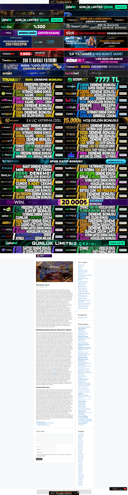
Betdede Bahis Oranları (82, 270)
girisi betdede (86, 417)
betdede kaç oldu (81, 372)
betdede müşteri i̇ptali (81, 377)
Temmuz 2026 (81, 433)
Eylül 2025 (80, 439)
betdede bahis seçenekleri (83, 333)
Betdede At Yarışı (81, 284)
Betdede (79, 268)
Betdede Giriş (81, 266)
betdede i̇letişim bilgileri (81, 368)
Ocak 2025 (80, 445)
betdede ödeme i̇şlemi (81, 409)
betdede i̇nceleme (87, 368)
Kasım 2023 (80, 469)
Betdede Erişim (81, 273)
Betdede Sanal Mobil (82, 298)
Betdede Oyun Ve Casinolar (83, 304)
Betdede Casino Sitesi (84, 347)
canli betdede (81, 413)
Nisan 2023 (80, 481)
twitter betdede (85, 422)
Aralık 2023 (80, 467)
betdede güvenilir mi (82, 364)
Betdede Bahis (81, 329)
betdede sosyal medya (86, 389)
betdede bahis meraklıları (81, 332)
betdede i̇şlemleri (87, 369)
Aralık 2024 (80, 447)
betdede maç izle (88, 372)
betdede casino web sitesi (83, 349)
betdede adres (88, 326)
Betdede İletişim (81, 276)
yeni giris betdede (81, 424)
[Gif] (64, 120)
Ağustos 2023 (81, 474)
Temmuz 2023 (81, 476)
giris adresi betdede (83, 416)
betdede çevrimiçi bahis (87, 408)
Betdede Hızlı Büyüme (82, 283)
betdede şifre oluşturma (89, 412)
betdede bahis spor (40, 422)
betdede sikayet (87, 384)
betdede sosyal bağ (80, 389)
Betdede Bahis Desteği (82, 296)
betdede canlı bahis (81, 340)
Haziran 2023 (80, 478)
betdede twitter (80, 396)
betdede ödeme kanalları (87, 409)
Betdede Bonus (81, 337)
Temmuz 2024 (81, 456)
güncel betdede (81, 420)
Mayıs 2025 (80, 442)
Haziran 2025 (80, 440)
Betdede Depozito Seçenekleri (84, 293)
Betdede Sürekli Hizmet (83, 289)
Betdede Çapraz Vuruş (82, 295)
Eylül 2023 (80, 472)
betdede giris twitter (82, 355)
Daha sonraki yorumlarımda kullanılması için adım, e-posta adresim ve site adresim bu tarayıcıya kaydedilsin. (54, 455)
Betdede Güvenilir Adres (83, 308)
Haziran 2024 (80, 457)
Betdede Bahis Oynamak (83, 281)
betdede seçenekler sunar (81, 384)
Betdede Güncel (81, 360)
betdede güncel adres (82, 362)
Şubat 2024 (80, 464)
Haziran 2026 (80, 435)
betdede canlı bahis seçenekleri (83, 343)
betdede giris (80, 354)
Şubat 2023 (80, 484)
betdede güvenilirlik (88, 363)
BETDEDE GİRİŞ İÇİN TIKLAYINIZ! (64, 49)
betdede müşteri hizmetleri (82, 376)
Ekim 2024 (80, 450)
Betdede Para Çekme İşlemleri (84, 303)
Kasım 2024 (80, 449)
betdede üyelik (82, 410)
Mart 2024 (80, 462)
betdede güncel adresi (81, 363)
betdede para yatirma (81, 381)
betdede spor (51, 422)
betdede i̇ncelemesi (81, 369)
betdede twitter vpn (80, 397)
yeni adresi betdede (82, 423)
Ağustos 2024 (81, 454)
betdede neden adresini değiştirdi (82, 380)
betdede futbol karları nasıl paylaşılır (82, 351)
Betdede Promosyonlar (41, 421)
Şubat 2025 (80, 444)
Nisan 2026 (80, 437)
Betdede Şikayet (81, 412)
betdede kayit (81, 371)
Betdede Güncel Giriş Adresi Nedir (85, 275)
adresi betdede (81, 326)
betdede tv (80, 393)
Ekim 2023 (80, 471)
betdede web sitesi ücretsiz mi (82, 400)
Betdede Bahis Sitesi (83, 336)
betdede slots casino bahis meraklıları (83, 388)
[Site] (32, 86)
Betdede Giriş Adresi (83, 359)
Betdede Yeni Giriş (82, 406)
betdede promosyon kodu (84, 382)
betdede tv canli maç (83, 395)
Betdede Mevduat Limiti (83, 306)
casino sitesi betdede (82, 415)
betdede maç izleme (81, 373)
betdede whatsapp (82, 401)
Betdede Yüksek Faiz (82, 288)
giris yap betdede (81, 419)
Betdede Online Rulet (82, 286)
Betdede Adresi (81, 264)
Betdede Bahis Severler (82, 271)
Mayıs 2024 (80, 459)
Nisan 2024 (80, 461)
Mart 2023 (80, 483)
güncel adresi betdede (88, 419)
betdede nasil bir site (83, 379)
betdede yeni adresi (82, 404)
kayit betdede (88, 420)
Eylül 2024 (80, 452)
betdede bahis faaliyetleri (82, 331)
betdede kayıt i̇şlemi (87, 371)
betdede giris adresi (87, 354)
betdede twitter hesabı (87, 396)
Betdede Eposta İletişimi (83, 291)
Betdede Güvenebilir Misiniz (41, 423)
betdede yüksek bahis (81, 408)
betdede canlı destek (83, 344)
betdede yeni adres (81, 402)
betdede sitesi (46, 422)
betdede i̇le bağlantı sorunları (82, 367)
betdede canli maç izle (81, 339)
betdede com (80, 350)
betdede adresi (82, 328)
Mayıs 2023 (80, 479)
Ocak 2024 (80, 466)
